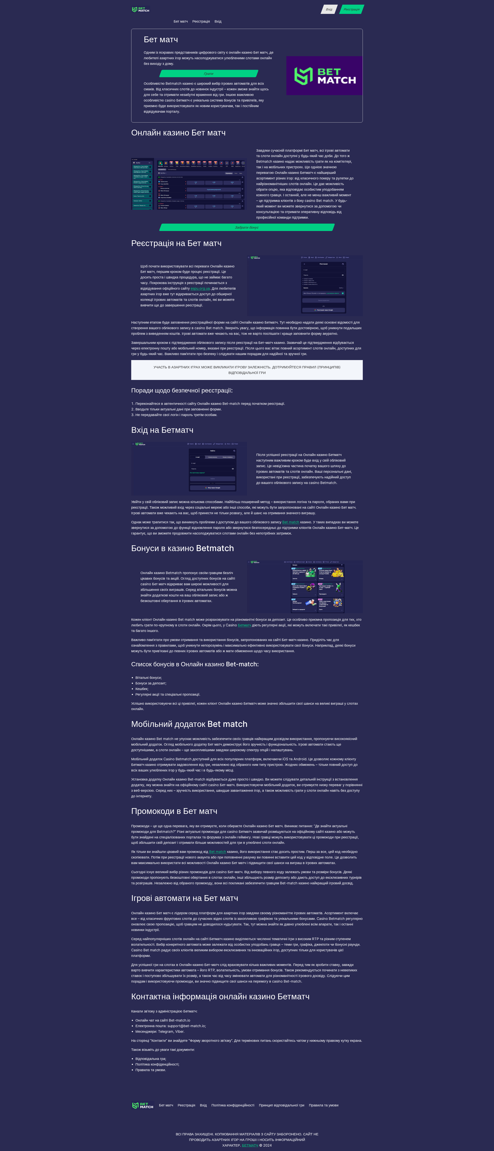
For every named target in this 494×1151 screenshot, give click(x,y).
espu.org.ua (200, 288)
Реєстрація (351, 9)
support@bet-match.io (186, 1026)
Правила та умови (323, 1105)
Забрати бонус (247, 227)
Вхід (329, 9)
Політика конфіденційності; (157, 1064)
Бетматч (244, 625)
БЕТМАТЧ (250, 1145)
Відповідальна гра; (150, 1058)
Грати (208, 73)
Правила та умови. (150, 1070)
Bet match (290, 522)
